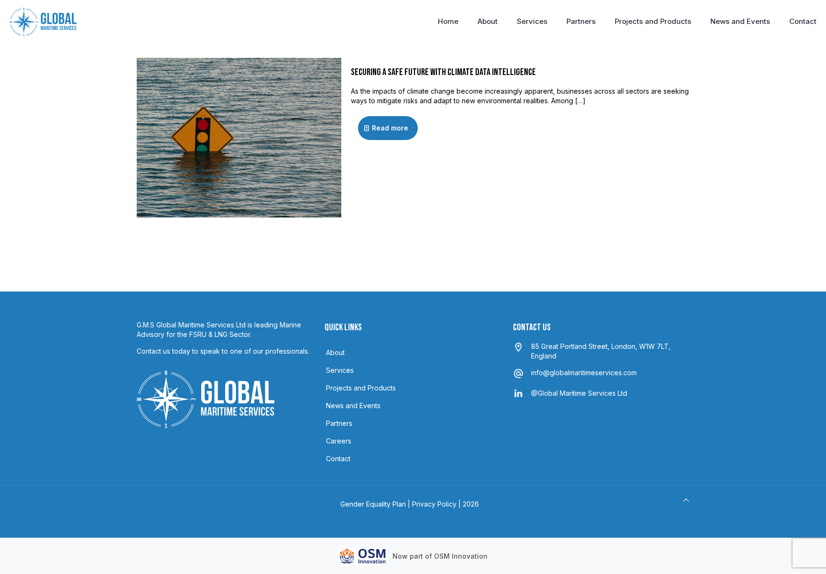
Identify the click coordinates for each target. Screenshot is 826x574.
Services (340, 370)
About (335, 352)
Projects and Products (361, 388)
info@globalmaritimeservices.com (584, 372)
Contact (338, 459)
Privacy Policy (434, 504)
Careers (338, 441)
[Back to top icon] (686, 500)
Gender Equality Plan (373, 504)
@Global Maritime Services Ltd (579, 393)
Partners (339, 423)
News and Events (353, 405)
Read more (390, 128)
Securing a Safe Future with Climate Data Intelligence (443, 72)
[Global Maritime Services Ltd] (43, 21)
